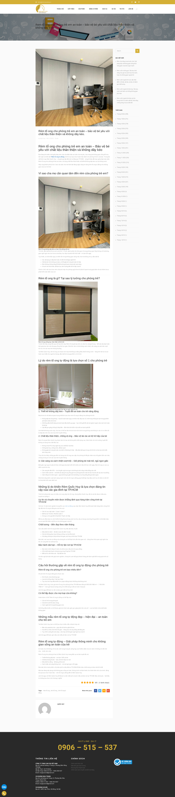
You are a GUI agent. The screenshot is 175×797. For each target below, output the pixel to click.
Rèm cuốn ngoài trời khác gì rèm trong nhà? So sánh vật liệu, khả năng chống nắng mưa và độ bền (127, 100)
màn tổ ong (46, 690)
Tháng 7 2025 (121, 177)
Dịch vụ (104, 9)
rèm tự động (69, 506)
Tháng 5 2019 (121, 230)
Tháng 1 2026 (121, 148)
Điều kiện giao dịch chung (78, 765)
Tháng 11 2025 (121, 157)
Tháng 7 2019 (121, 220)
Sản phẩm (81, 9)
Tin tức (122, 9)
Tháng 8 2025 (121, 172)
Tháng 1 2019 (121, 240)
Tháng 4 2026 (121, 133)
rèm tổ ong (54, 690)
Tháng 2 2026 (121, 143)
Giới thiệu (71, 9)
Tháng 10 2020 (121, 196)
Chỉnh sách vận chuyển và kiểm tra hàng (82, 770)
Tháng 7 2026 (121, 119)
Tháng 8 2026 (121, 114)
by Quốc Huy (41, 138)
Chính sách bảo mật (77, 763)
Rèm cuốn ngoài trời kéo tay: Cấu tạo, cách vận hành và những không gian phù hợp (127, 91)
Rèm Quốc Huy (111, 768)
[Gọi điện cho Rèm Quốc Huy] (4, 793)
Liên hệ (130, 9)
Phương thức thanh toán (78, 767)
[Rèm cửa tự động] (42, 8)
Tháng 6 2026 (121, 123)
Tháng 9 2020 (121, 201)
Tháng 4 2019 (121, 235)
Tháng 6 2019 (121, 225)
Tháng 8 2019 (121, 216)
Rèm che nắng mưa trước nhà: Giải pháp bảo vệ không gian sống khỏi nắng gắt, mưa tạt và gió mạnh (127, 63)
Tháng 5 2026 (121, 128)
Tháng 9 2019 (121, 211)
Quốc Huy (60, 704)
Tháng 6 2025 (121, 182)
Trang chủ (60, 9)
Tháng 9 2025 (121, 167)
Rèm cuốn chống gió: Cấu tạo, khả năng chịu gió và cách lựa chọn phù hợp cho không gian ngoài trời (127, 73)
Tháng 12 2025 (121, 153)
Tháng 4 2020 (121, 206)
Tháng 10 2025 (121, 162)
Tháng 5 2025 (121, 186)
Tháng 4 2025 (121, 191)
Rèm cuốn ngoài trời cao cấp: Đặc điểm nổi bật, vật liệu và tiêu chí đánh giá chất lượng (127, 82)
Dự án (114, 9)
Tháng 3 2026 (121, 138)
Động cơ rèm (93, 9)
